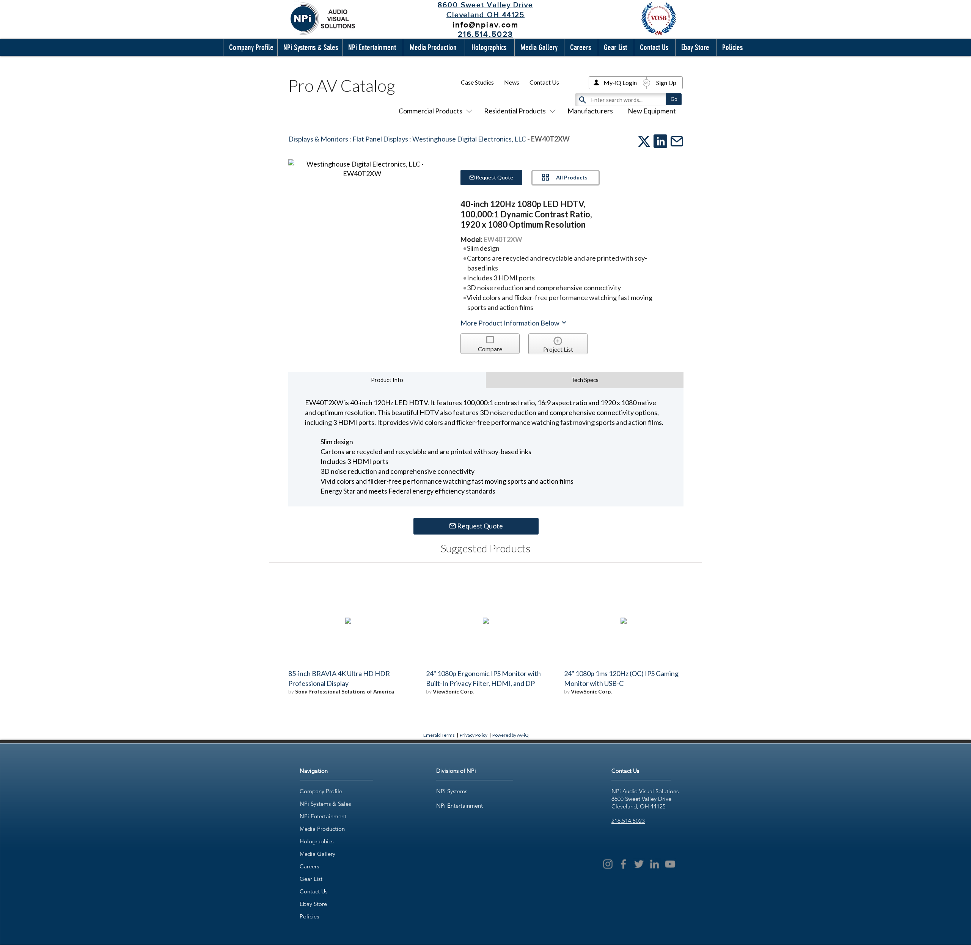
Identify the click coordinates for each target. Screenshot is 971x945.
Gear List (311, 878)
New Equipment (652, 111)
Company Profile (321, 791)
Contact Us (544, 82)
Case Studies (477, 82)
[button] (249, 47)
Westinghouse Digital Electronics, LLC (469, 139)
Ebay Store (313, 903)
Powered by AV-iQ (510, 735)
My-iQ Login (620, 82)
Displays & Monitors (318, 139)
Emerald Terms (439, 735)
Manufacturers (590, 111)
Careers (309, 866)
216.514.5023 (628, 820)
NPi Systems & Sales (325, 803)
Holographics (316, 841)
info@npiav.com (485, 24)
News (511, 82)
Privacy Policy (473, 735)
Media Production (322, 828)
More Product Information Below (510, 323)
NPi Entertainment (323, 816)
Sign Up (666, 82)
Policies (309, 916)
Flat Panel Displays (380, 139)
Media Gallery (317, 853)
